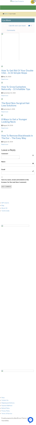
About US (4, 208)
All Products (5, 203)
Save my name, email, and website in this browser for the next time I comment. (15, 181)
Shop (3, 397)
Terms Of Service (6, 413)
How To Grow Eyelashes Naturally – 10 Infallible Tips (15, 88)
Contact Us (4, 400)
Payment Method (6, 405)
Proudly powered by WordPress (11, 418)
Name (3, 161)
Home (6, 13)
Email (3, 169)
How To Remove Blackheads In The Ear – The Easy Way (17, 136)
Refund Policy (5, 408)
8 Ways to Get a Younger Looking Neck (14, 120)
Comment (4, 153)
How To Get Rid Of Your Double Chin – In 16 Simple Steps (17, 71)
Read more (4, 79)
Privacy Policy (5, 411)
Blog (2, 205)
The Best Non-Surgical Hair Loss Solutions (15, 104)
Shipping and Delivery (7, 403)
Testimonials (5, 211)
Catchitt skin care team (17, 26)
